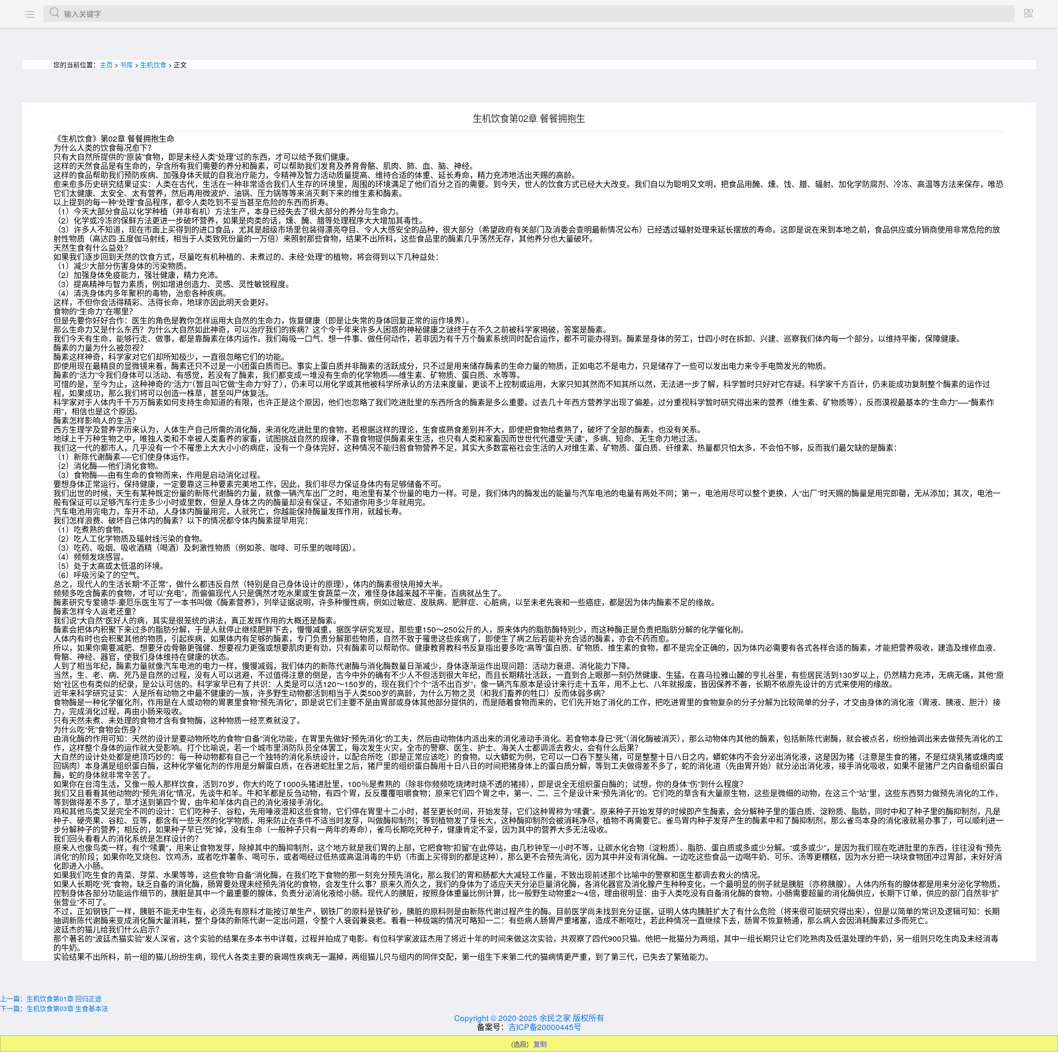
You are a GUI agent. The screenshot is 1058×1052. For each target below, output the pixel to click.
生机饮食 (153, 64)
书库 (126, 64)
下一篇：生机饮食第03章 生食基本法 (54, 1008)
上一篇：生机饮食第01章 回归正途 (51, 998)
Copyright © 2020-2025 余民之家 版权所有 (529, 1017)
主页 (106, 64)
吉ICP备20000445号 (544, 1026)
